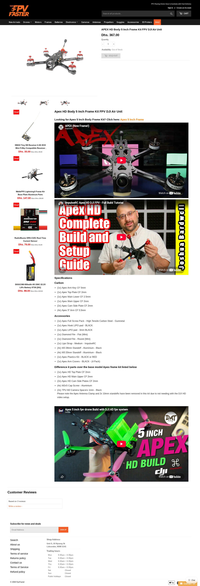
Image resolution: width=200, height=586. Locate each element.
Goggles (120, 22)
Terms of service (19, 553)
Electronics (71, 22)
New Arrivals (14, 22)
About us (15, 544)
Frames (48, 22)
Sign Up (63, 530)
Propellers (108, 22)
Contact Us (188, 583)
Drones (26, 22)
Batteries (59, 22)
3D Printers (147, 22)
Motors (38, 22)
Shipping (15, 549)
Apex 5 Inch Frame (132, 119)
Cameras (85, 22)
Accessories (133, 22)
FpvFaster (20, 582)
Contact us (16, 562)
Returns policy (18, 558)
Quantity (105, 39)
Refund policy (17, 571)
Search (14, 540)
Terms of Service (19, 567)
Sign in (170, 8)
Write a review (15, 506)
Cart (185, 13)
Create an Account (184, 8)
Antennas (97, 22)
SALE (157, 22)
